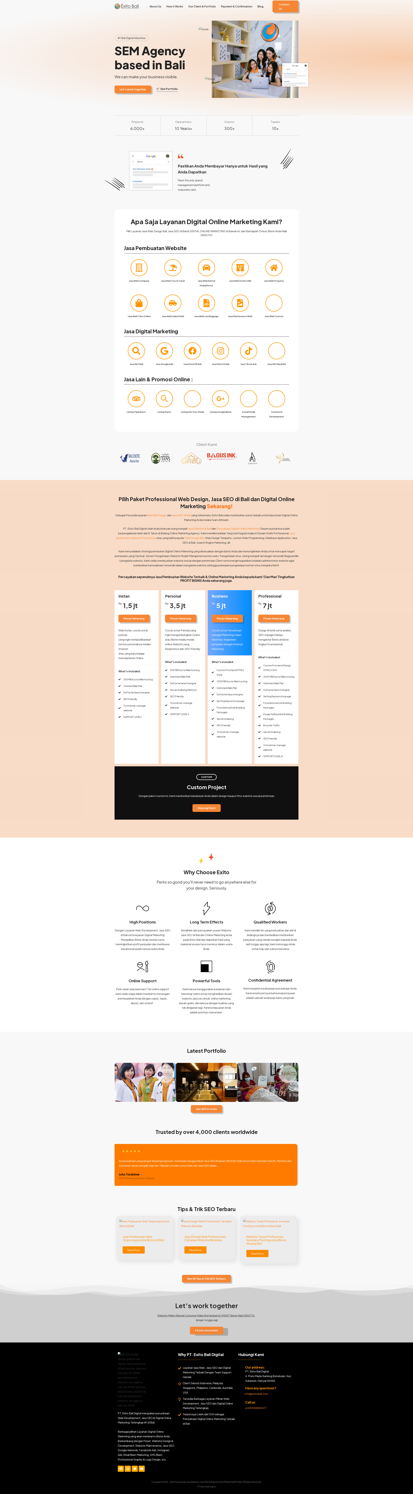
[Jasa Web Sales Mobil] (172, 303)
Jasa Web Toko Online (139, 316)
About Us (155, 6)
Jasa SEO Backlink (276, 364)
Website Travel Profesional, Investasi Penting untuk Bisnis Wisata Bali (266, 1240)
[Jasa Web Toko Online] (139, 303)
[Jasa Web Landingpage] (206, 303)
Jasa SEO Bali (136, 364)
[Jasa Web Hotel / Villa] (240, 267)
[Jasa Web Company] (139, 267)
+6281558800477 (256, 1408)
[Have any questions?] (240, 1388)
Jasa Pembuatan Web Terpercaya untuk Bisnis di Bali (143, 1238)
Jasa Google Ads (164, 364)
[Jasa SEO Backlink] (276, 350)
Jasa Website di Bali (199, 528)
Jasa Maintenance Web (240, 316)
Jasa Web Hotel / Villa (240, 281)
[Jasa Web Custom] (273, 303)
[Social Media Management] (248, 398)
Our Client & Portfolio (202, 6)
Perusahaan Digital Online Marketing (238, 528)
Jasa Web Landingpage (206, 316)
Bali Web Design (157, 515)
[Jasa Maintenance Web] (240, 303)
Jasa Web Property (274, 281)
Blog (260, 6)
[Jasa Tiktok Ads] (248, 350)
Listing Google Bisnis (220, 412)
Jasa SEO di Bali (181, 515)
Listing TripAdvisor (136, 412)
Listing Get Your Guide (192, 412)
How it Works (174, 6)
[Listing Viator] (164, 398)
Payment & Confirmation (236, 6)
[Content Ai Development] (276, 398)
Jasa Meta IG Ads (220, 364)
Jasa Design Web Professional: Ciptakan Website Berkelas (205, 1238)
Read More (133, 1249)
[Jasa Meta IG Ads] (220, 350)
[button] (285, 6)
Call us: (250, 1402)
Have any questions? (260, 1388)
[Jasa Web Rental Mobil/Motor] (206, 267)
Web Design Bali (194, 538)
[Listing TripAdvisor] (136, 398)
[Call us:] (240, 1402)
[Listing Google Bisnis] (220, 398)
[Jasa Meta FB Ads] (192, 350)
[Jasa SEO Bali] (136, 350)
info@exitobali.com (256, 1393)
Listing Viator (164, 412)
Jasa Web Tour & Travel (173, 281)
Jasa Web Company (139, 281)
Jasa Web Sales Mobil (173, 316)
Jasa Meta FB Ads (192, 364)
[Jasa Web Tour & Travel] (172, 267)
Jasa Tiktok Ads (248, 364)
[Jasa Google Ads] (164, 350)
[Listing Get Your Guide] (192, 398)
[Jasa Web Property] (273, 267)
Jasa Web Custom (274, 316)
